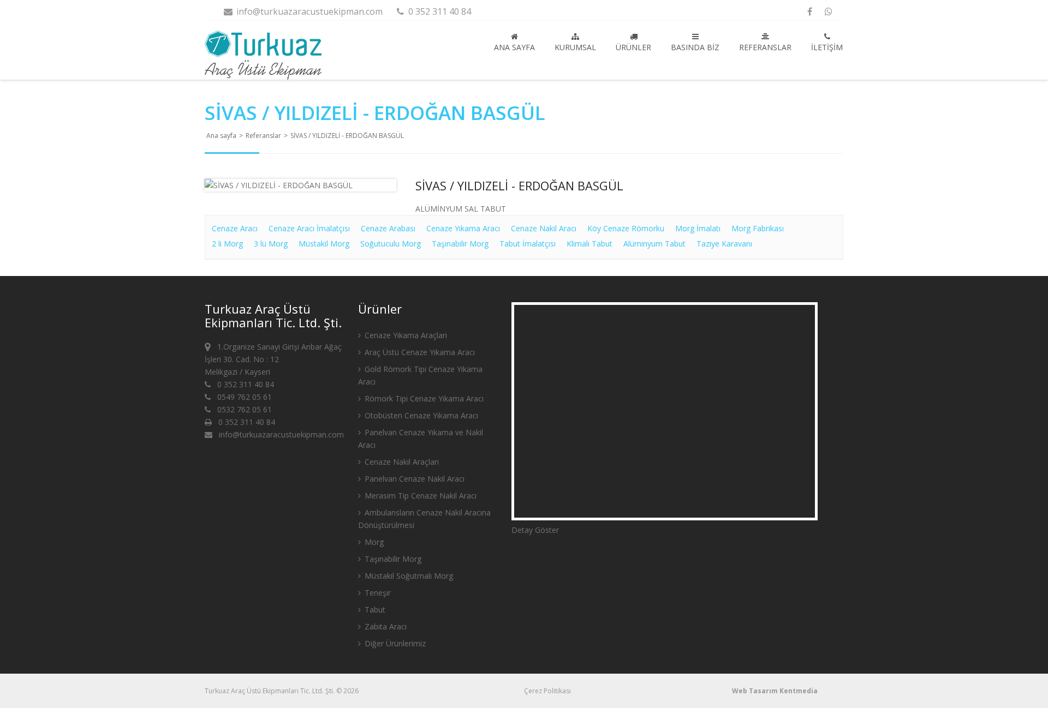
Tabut (373, 609)
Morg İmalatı (697, 228)
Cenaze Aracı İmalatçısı (309, 228)
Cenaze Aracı (235, 228)
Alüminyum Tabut (654, 243)
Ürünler (633, 47)
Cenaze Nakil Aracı (543, 228)
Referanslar (765, 47)
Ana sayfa (514, 47)
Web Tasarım (755, 690)
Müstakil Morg (324, 243)
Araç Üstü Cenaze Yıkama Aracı (418, 352)
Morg (373, 542)
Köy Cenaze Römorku (625, 228)
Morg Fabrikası (757, 228)
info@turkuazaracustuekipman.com (308, 11)
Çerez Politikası (547, 690)
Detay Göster (535, 530)
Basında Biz (695, 47)
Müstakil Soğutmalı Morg (407, 576)
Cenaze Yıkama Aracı (463, 228)
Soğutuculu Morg (390, 243)
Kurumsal (575, 47)
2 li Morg (227, 243)
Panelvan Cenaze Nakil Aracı (413, 478)
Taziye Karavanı (724, 243)
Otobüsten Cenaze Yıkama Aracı (420, 415)
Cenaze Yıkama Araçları (404, 335)
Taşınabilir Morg (460, 243)
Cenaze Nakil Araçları (400, 462)
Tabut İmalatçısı (527, 243)
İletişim (827, 47)
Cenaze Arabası (388, 228)
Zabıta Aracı (384, 626)
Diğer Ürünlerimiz (394, 643)
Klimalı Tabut (589, 243)
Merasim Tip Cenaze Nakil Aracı (419, 495)
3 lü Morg (271, 243)
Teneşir (376, 592)
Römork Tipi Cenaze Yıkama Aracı (423, 398)
